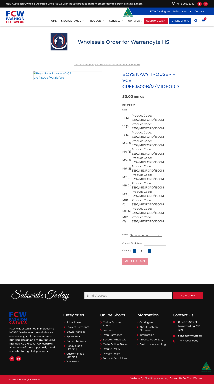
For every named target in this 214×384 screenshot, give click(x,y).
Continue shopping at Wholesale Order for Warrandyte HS (107, 64)
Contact (199, 11)
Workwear (72, 361)
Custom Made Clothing (75, 355)
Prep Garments (112, 334)
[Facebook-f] (199, 4)
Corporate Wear (76, 341)
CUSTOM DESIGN (155, 20)
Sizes (125, 234)
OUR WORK (134, 20)
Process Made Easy (151, 339)
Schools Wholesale (114, 339)
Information (180, 11)
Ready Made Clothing (74, 347)
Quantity (126, 250)
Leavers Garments (77, 327)
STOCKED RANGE (71, 20)
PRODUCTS (95, 20)
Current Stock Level (132, 243)
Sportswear (73, 336)
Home (53, 20)
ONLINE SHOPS (180, 20)
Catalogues (146, 322)
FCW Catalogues (160, 11)
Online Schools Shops (112, 324)
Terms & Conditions (115, 358)
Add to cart (135, 261)
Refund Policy (111, 348)
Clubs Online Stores (115, 344)
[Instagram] (205, 4)
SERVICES (114, 20)
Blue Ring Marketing (156, 378)
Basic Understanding (152, 344)
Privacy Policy (111, 353)
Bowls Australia (75, 331)
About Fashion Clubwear (148, 329)
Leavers (107, 330)
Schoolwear (73, 322)
